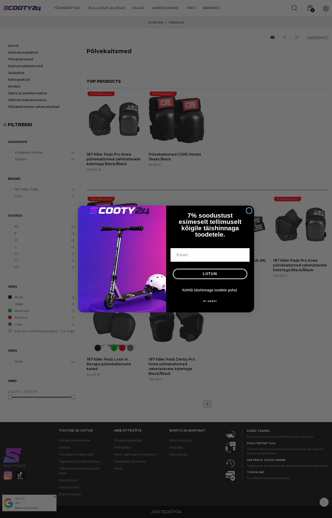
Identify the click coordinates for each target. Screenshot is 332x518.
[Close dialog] (249, 210)
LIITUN (210, 274)
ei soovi (210, 301)
